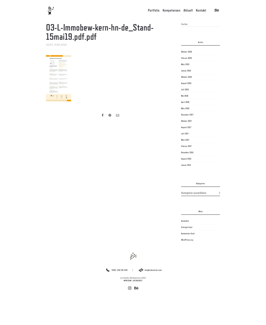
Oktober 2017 (186, 121)
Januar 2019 (186, 71)
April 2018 (185, 102)
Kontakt (201, 10)
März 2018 (185, 108)
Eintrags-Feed (186, 227)
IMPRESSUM (127, 281)
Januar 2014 (186, 165)
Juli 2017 (185, 133)
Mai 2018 (184, 96)
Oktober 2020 (186, 52)
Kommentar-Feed (188, 233)
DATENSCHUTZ (137, 281)
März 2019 (185, 64)
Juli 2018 (185, 89)
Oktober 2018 (186, 77)
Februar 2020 (186, 58)
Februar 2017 (186, 146)
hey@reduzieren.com (153, 270)
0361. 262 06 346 (119, 270)
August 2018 (186, 83)
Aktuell (188, 10)
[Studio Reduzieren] (55, 10)
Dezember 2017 (187, 115)
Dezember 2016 (187, 152)
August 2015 (186, 159)
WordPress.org (187, 240)
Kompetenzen (172, 10)
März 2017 (185, 140)
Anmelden (185, 221)
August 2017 (186, 127)
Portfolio (154, 10)
